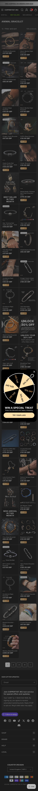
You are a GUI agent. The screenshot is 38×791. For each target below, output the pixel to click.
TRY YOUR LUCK (19, 415)
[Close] (34, 371)
